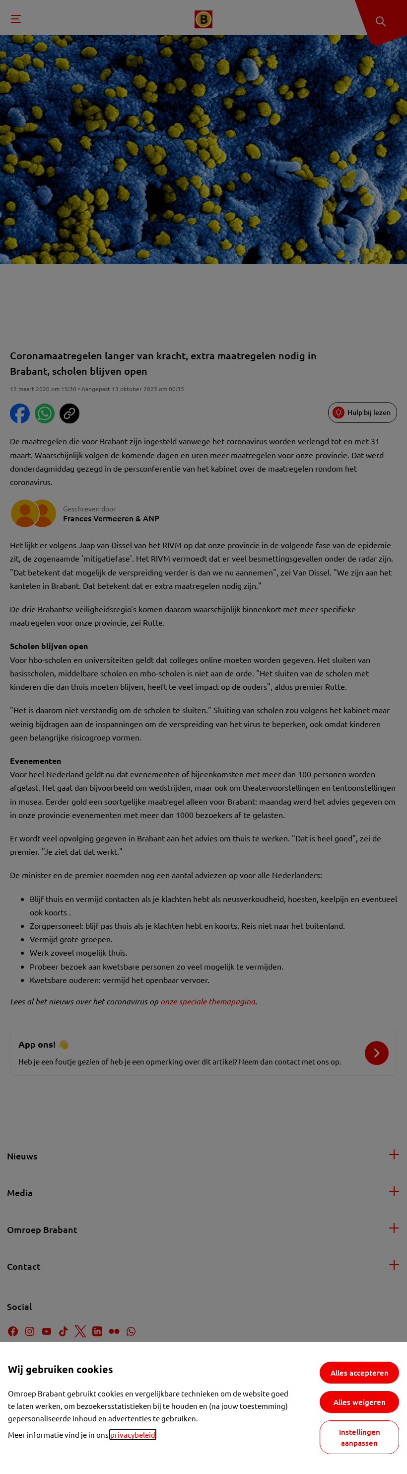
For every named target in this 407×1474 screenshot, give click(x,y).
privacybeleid (132, 1434)
